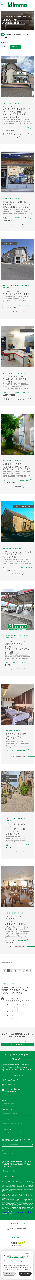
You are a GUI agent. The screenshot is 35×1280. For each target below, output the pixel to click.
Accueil (5, 16)
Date (14, 47)
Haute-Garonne (16, 1012)
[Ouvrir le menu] (33, 5)
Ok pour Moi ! (25, 1274)
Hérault (15, 1009)
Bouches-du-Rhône (19, 1005)
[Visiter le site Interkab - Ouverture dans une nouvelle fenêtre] (17, 1243)
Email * (5, 1120)
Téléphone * (8, 1129)
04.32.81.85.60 (11, 1080)
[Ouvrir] (2, 5)
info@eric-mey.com (12, 1084)
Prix (4, 47)
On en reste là (25, 1253)
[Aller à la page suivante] (30, 970)
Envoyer (10, 1177)
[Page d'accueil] (17, 5)
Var (12, 1016)
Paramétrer (9, 1274)
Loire (14, 1018)
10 (27, 971)
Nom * (5, 1100)
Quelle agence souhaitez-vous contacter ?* (16, 1140)
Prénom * (7, 1110)
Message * (7, 1150)
